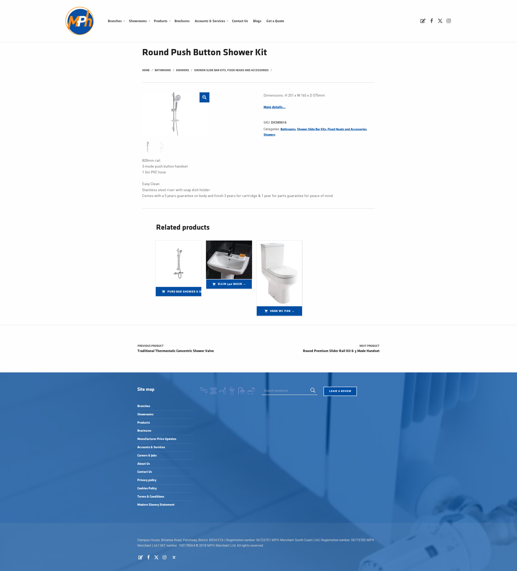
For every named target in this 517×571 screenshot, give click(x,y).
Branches (115, 21)
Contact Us (240, 21)
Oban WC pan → (282, 311)
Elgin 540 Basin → (232, 284)
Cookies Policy (147, 488)
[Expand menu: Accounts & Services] (227, 21)
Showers (182, 70)
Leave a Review (340, 391)
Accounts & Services (210, 21)
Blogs (257, 21)
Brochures (182, 21)
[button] (205, 97)
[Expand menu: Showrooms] (149, 21)
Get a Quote (275, 21)
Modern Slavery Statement (155, 504)
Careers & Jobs (147, 455)
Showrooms (138, 21)
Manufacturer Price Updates (156, 439)
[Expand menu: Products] (170, 21)
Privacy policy (146, 480)
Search (313, 390)
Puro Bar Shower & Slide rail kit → (184, 291)
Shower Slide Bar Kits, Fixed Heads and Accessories (231, 70)
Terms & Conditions (150, 496)
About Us (143, 463)
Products (160, 21)
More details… (275, 107)
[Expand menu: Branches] (124, 21)
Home (146, 70)
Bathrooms (163, 70)
